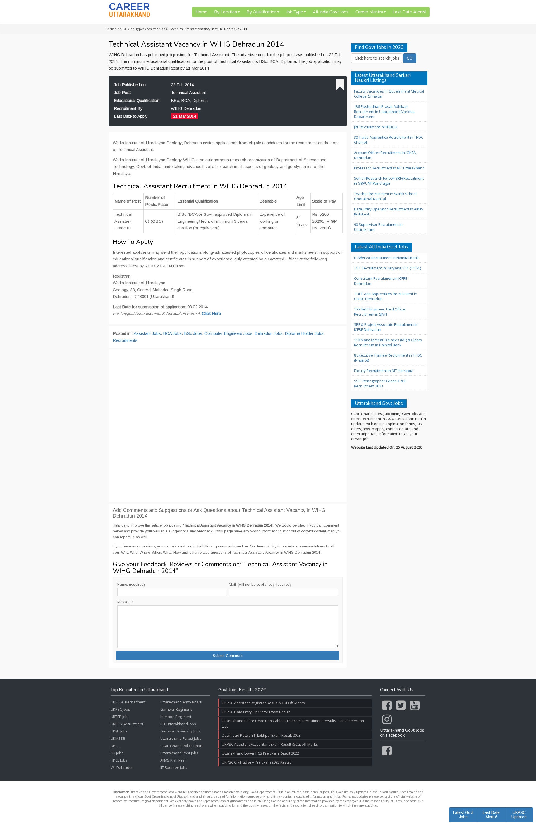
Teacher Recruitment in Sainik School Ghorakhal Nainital (385, 196)
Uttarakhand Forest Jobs (180, 738)
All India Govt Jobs (331, 12)
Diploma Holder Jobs (304, 333)
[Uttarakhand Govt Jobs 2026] (129, 10)
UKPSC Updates (519, 814)
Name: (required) (131, 584)
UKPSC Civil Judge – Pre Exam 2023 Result (256, 762)
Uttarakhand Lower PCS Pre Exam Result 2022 (260, 753)
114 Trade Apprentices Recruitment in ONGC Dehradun (385, 296)
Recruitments (125, 340)
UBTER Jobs (120, 716)
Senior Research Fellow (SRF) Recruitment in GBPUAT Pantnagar (389, 181)
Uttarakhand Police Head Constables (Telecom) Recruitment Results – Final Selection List (293, 723)
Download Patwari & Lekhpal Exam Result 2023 (261, 735)
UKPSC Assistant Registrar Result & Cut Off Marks (263, 702)
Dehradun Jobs (269, 333)
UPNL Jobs (119, 731)
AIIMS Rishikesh (173, 760)
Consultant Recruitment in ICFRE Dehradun (380, 281)
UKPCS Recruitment (127, 723)
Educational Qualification (136, 100)
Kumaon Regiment (175, 716)
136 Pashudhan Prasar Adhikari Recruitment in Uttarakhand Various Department (384, 111)
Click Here (211, 313)
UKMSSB (118, 738)
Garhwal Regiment (176, 709)
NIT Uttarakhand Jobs (178, 723)
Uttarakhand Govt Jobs (379, 403)
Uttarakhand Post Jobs (179, 752)
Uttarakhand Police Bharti (182, 745)
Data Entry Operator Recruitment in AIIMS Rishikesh (388, 212)
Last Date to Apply (131, 116)
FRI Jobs (117, 752)
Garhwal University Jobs (180, 731)
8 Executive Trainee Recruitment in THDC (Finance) (388, 358)
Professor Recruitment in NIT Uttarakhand (389, 167)
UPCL (115, 745)
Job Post (122, 92)
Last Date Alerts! (409, 12)
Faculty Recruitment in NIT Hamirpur (384, 370)
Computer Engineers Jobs (228, 333)
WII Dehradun (122, 767)
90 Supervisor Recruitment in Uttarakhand (378, 227)
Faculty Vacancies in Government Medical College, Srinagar (389, 94)
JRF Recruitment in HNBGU (375, 126)
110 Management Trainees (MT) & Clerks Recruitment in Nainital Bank (388, 342)
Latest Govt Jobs (463, 814)
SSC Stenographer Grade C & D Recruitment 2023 (380, 383)
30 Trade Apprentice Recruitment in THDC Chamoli (388, 140)
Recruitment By (128, 108)
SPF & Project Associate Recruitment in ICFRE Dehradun (386, 327)
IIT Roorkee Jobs (173, 767)
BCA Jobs (172, 333)
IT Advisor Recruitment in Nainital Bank (386, 257)
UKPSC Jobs (120, 709)
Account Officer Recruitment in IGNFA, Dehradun (385, 155)
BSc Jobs (193, 333)
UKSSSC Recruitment (128, 702)
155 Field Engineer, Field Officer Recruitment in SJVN (380, 312)
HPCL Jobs (119, 760)
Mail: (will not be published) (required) (260, 584)
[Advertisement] (228, 426)
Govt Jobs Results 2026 (242, 690)
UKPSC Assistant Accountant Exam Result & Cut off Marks (270, 744)
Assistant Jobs (147, 333)
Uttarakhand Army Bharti (181, 702)
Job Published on (130, 84)
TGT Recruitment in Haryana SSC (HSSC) (387, 268)
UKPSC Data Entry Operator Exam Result (256, 711)
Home (201, 12)
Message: (125, 602)
